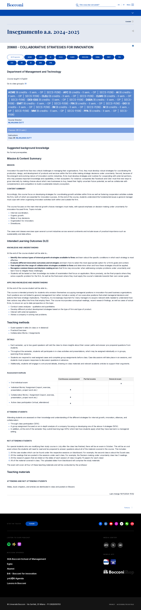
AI (50, 57)
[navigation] (70, 13)
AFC (40, 57)
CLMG (72, 57)
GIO (12, 63)
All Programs (15, 57)
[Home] (15, 5)
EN (119, 5)
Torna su (127, 507)
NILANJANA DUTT (16, 122)
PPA (50, 63)
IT (123, 5)
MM (40, 63)
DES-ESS (85, 57)
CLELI (61, 57)
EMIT (109, 57)
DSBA (97, 57)
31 (25, 84)
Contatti (128, 21)
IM (22, 63)
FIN (119, 57)
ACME (30, 57)
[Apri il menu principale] (132, 5)
